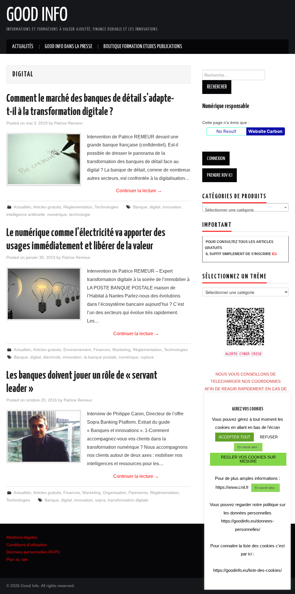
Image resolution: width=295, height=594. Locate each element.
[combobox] (245, 207)
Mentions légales (21, 537)
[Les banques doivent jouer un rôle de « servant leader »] (44, 436)
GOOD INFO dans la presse (68, 46)
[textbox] (245, 210)
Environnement (77, 349)
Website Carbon (265, 131)
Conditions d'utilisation (26, 544)
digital (155, 207)
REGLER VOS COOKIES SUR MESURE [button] (248, 459)
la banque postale (100, 357)
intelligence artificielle (25, 214)
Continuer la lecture (139, 190)
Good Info (37, 15)
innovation (171, 207)
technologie (79, 214)
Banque (140, 207)
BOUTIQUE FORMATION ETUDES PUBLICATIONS (142, 46)
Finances (101, 349)
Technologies (106, 207)
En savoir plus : (248, 447)
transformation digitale (128, 500)
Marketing (121, 349)
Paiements (138, 492)
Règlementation (77, 207)
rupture (147, 357)
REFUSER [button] (269, 437)
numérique (57, 214)
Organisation (114, 492)
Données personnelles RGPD (33, 552)
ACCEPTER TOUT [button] (234, 437)
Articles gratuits (47, 207)
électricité (51, 357)
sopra (100, 500)
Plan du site (17, 559)
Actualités (22, 46)
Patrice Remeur (68, 123)
